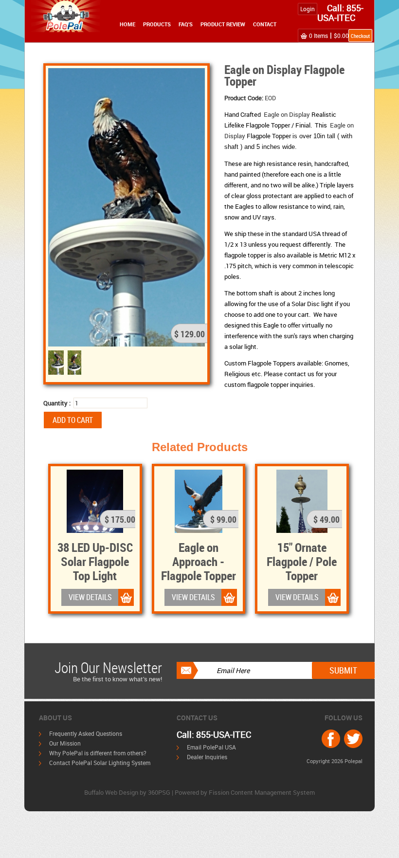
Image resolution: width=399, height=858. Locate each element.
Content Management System (273, 792)
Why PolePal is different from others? (97, 753)
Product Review (222, 24)
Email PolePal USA (211, 747)
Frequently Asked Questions (85, 733)
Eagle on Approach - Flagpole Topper (198, 561)
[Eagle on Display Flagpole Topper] (126, 206)
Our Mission (65, 743)
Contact (264, 24)
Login (307, 9)
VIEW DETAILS (90, 597)
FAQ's (186, 24)
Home (127, 24)
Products (157, 24)
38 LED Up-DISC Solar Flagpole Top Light (95, 561)
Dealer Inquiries (207, 757)
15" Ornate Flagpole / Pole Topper (302, 561)
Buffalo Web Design (111, 792)
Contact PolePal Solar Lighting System (99, 763)
